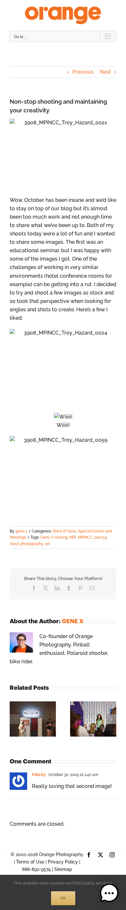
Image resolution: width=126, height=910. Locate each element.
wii (47, 544)
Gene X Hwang (54, 537)
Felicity (39, 774)
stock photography (26, 544)
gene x (21, 531)
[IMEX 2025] (93, 704)
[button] (14, 719)
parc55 (100, 537)
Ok (63, 898)
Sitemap (63, 869)
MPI (72, 537)
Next (105, 72)
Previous (83, 72)
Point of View (64, 531)
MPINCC (85, 537)
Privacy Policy (63, 861)
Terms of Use (30, 861)
